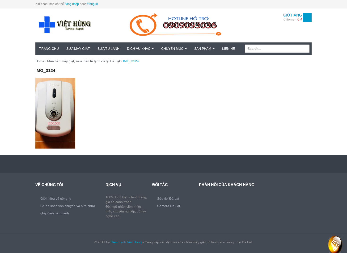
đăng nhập (72, 4)
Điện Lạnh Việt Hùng (126, 242)
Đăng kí (92, 4)
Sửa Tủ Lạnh (108, 48)
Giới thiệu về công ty (55, 198)
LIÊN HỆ (228, 48)
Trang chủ (49, 48)
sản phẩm (203, 48)
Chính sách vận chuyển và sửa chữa (67, 206)
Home (39, 61)
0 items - (293, 19)
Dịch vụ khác (139, 48)
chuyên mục (172, 48)
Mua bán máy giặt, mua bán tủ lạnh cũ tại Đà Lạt (83, 61)
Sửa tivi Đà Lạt (168, 198)
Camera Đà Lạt (168, 206)
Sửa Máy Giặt (78, 48)
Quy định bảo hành (54, 213)
